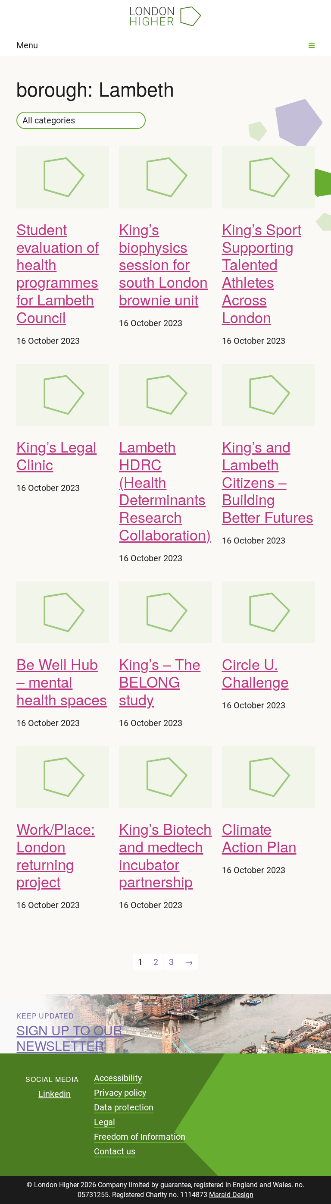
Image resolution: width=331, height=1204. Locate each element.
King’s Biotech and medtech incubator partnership (165, 855)
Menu (27, 45)
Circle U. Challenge (255, 672)
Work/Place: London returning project (55, 855)
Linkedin (54, 1094)
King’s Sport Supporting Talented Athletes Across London (261, 272)
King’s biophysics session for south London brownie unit (163, 264)
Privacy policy (120, 1093)
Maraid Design (231, 1195)
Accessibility (118, 1078)
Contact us (114, 1151)
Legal (104, 1122)
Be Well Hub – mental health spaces (61, 681)
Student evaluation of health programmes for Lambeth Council (57, 272)
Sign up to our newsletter (69, 1038)
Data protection (123, 1107)
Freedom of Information (139, 1137)
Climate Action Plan (259, 837)
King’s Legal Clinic (56, 455)
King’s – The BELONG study (159, 681)
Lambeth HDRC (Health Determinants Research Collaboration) (165, 490)
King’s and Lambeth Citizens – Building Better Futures (267, 481)
